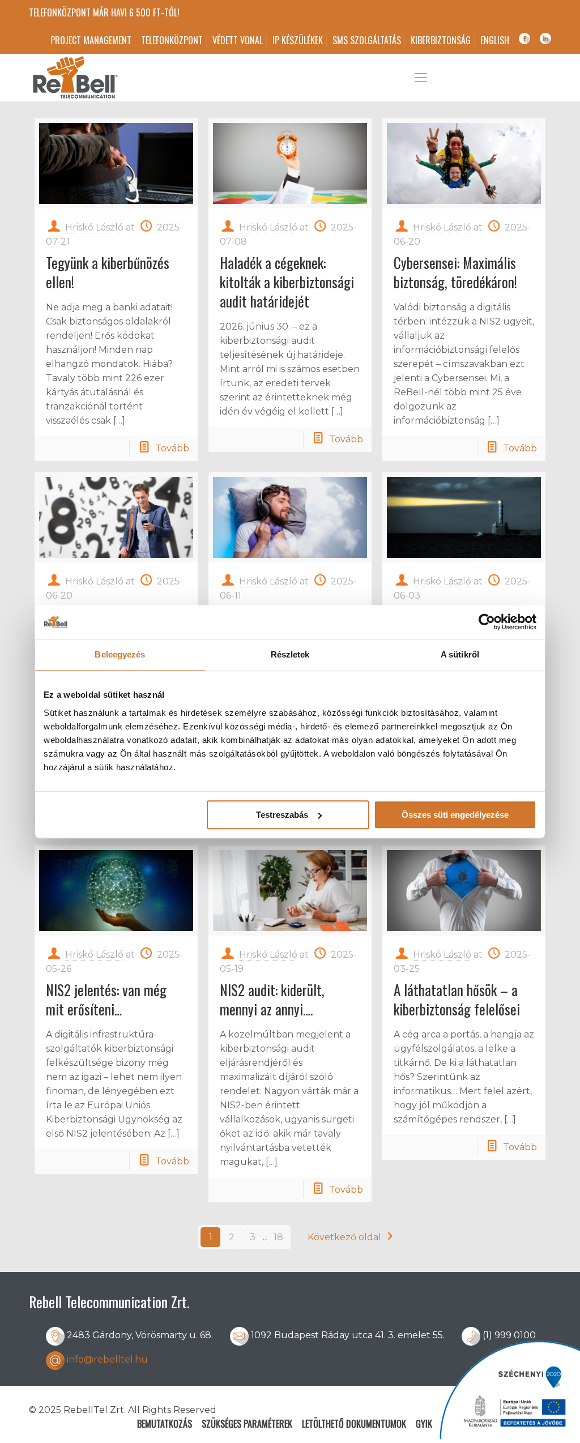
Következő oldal (344, 1237)
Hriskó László (94, 227)
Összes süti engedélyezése (455, 814)
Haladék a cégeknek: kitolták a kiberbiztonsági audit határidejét (287, 281)
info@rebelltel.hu (107, 1359)
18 (278, 1237)
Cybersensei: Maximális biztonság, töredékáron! (455, 272)
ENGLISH (494, 40)
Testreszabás (282, 814)
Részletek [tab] (290, 654)
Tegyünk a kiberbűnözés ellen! (107, 272)
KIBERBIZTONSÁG (441, 40)
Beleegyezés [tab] (120, 654)
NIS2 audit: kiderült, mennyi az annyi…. (272, 999)
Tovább (172, 448)
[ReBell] (74, 77)
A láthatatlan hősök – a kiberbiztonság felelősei (457, 999)
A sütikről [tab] (460, 654)
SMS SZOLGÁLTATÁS (366, 40)
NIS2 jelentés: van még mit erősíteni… (106, 999)
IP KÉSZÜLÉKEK (297, 40)
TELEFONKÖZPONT (172, 40)
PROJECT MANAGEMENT (90, 40)
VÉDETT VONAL (237, 40)
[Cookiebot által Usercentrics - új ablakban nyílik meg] (486, 621)
